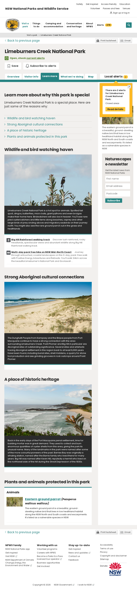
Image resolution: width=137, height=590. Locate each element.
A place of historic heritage (26, 130)
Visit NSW (10, 556)
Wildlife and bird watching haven (31, 118)
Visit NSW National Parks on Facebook (8, 585)
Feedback (73, 559)
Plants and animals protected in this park (37, 137)
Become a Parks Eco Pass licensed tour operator (50, 557)
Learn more (49, 76)
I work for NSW (85, 584)
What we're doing (72, 76)
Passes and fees (111, 8)
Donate (103, 565)
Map (91, 76)
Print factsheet (108, 40)
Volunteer (95, 8)
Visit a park (32, 35)
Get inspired (92, 4)
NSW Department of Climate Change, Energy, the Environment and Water (19, 562)
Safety (79, 4)
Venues (126, 8)
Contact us (74, 556)
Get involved (43, 566)
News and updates (78, 552)
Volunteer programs (47, 549)
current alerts (35, 58)
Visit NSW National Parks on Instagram (16, 585)
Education (125, 4)
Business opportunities (48, 562)
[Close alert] (129, 86)
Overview (13, 76)
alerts (115, 76)
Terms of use (106, 548)
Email (127, 40)
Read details (115, 109)
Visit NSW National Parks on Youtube (23, 585)
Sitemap (104, 559)
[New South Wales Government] (115, 569)
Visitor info (31, 76)
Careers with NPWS (46, 552)
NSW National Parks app (17, 549)
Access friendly (109, 4)
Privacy (103, 552)
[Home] (12, 25)
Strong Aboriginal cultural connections (35, 124)
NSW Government (63, 584)
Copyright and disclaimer (113, 555)
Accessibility (106, 544)
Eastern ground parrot (43, 499)
